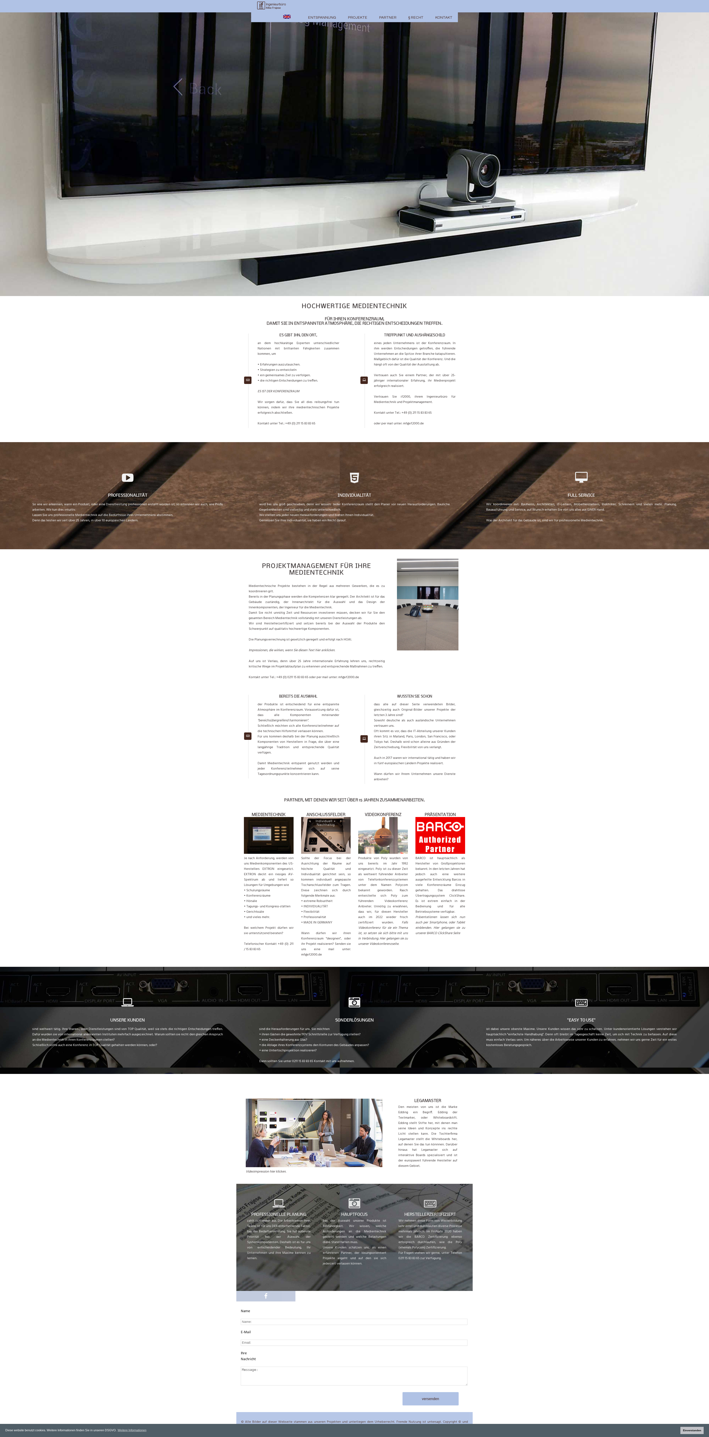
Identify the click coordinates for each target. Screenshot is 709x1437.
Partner (387, 17)
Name (245, 1311)
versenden (430, 1399)
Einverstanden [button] (692, 1430)
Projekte (357, 17)
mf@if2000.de (413, 423)
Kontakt (443, 17)
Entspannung (322, 17)
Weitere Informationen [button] (132, 1430)
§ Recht (415, 17)
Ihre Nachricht (248, 1356)
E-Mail (246, 1332)
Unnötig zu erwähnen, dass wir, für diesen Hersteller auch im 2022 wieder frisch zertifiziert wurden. (383, 925)
